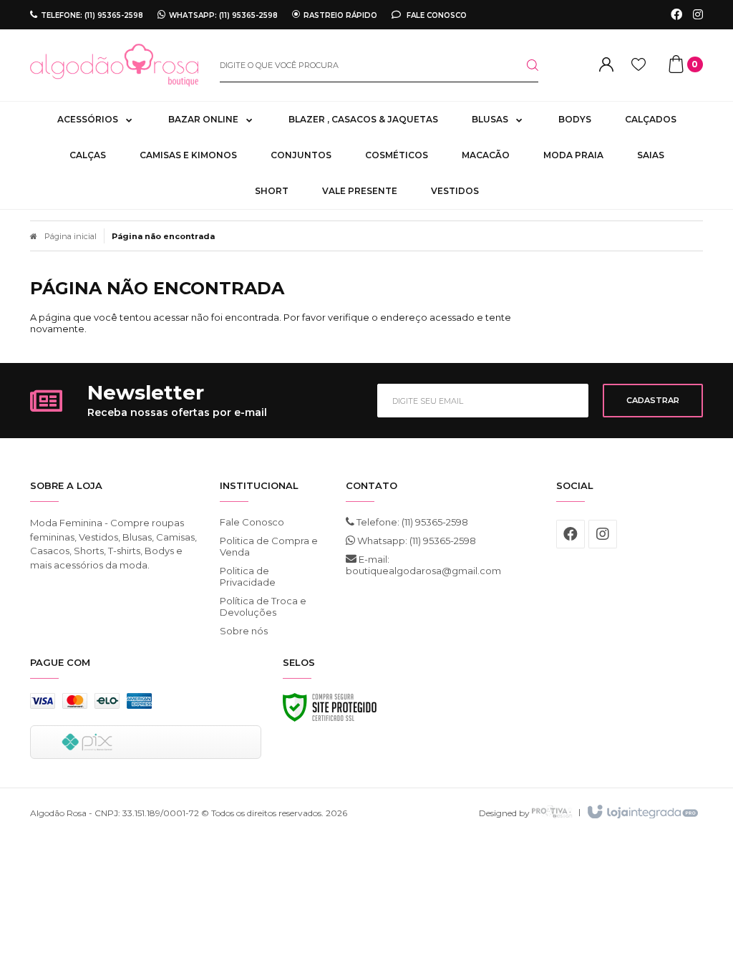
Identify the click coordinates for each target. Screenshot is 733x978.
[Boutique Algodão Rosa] (114, 65)
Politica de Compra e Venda (269, 546)
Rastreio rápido (340, 15)
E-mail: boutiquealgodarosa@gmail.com (419, 564)
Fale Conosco (435, 15)
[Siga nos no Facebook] (676, 15)
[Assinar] (653, 400)
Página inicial (70, 236)
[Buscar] (521, 65)
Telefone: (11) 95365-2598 (411, 522)
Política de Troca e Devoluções (263, 606)
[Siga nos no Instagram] (698, 15)
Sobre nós (244, 630)
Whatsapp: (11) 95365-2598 (415, 540)
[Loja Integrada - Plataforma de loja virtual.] (642, 812)
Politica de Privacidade (248, 576)
